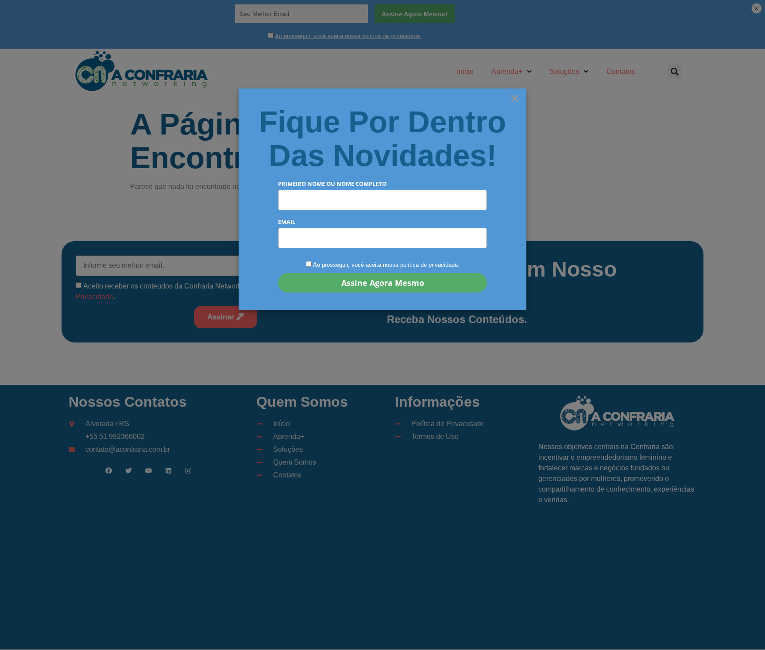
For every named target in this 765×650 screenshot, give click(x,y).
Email (286, 222)
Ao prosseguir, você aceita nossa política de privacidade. (386, 265)
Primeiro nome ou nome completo (332, 184)
